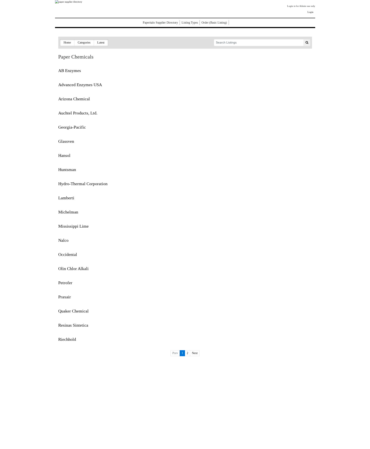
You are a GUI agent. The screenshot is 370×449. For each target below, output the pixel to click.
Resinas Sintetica (73, 325)
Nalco (63, 240)
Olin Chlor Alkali (73, 268)
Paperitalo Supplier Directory (160, 22)
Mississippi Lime (73, 226)
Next (195, 353)
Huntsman (67, 169)
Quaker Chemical (73, 311)
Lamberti (66, 197)
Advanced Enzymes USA (80, 84)
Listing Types (190, 22)
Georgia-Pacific (72, 127)
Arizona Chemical (74, 98)
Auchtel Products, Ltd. (77, 113)
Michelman (68, 212)
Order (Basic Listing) (214, 22)
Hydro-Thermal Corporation (82, 183)
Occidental (67, 254)
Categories (84, 42)
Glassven (66, 141)
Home (67, 42)
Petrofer (65, 282)
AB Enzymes (69, 70)
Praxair (64, 296)
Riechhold (67, 339)
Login (310, 12)
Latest (100, 42)
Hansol (64, 155)
